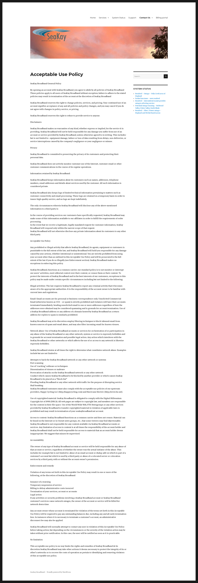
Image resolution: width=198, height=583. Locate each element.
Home (93, 18)
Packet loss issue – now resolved (147, 98)
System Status (118, 18)
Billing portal (162, 18)
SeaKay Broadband (37, 572)
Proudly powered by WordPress (59, 572)
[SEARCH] (166, 76)
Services (102, 18)
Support (132, 18)
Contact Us (144, 18)
